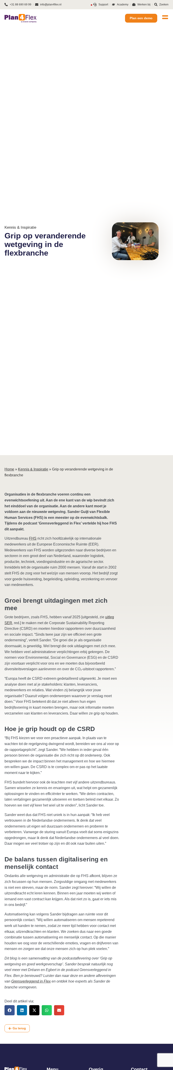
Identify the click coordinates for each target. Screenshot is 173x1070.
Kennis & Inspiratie (33, 469)
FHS (32, 538)
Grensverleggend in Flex (31, 981)
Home (9, 469)
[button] (10, 1010)
